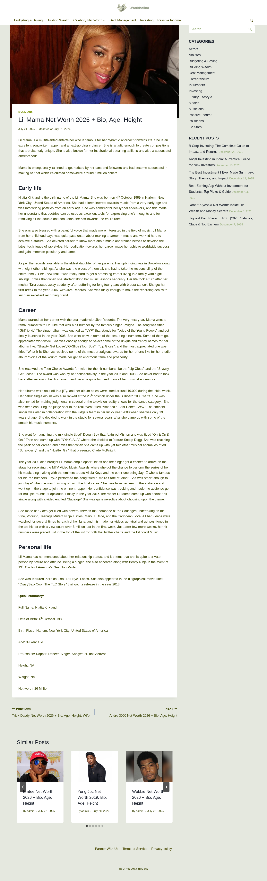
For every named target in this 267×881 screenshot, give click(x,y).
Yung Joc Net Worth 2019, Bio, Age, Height (92, 797)
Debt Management (122, 20)
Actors (193, 49)
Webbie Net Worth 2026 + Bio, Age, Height (148, 797)
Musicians (25, 111)
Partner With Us (106, 849)
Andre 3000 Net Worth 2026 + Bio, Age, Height (143, 712)
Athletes (195, 55)
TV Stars (195, 127)
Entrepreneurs (199, 79)
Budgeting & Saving (28, 20)
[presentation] (40, 766)
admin (30, 811)
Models (194, 103)
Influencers (197, 85)
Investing (146, 20)
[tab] (87, 826)
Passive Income (169, 20)
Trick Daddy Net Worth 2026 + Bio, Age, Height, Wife (51, 712)
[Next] (166, 787)
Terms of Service (135, 849)
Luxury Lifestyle (200, 97)
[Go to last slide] (23, 787)
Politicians (196, 121)
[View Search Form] (251, 20)
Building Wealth (58, 20)
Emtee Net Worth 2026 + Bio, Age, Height (38, 797)
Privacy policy (161, 849)
